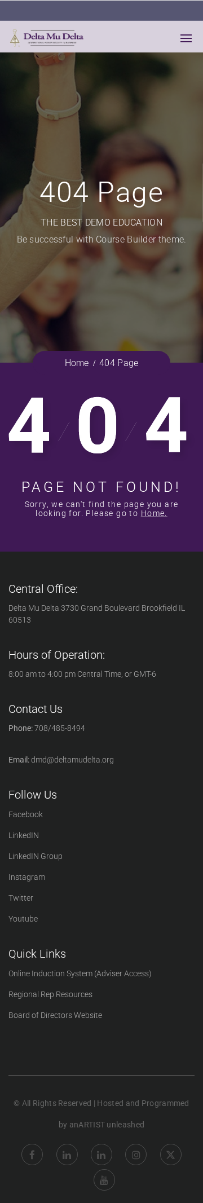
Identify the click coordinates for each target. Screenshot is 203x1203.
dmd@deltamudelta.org (72, 759)
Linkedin (67, 1146)
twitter (171, 1146)
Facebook (25, 814)
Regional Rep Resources (50, 994)
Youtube (23, 918)
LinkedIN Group (35, 856)
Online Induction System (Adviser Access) (80, 973)
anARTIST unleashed (106, 1124)
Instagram (26, 877)
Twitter (20, 897)
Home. (154, 513)
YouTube (104, 1171)
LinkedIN (23, 835)
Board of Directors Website (55, 1015)
